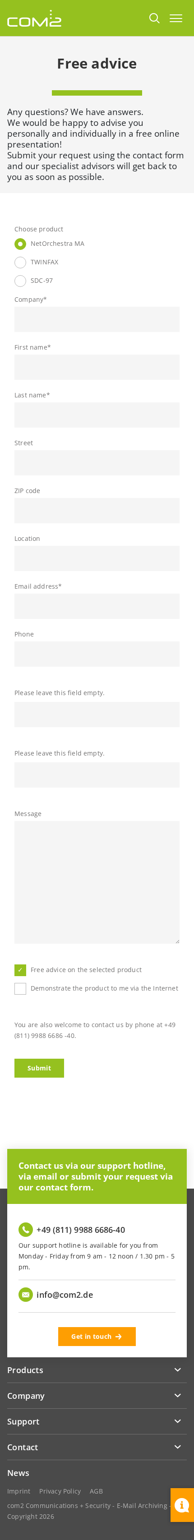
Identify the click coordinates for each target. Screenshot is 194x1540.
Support (23, 1421)
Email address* (38, 586)
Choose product (38, 229)
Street (23, 442)
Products (25, 1370)
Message (28, 813)
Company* (30, 299)
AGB (96, 1491)
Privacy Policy (60, 1491)
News (18, 1472)
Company (26, 1395)
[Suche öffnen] (154, 18)
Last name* (32, 395)
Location (27, 538)
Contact (22, 1447)
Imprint (18, 1491)
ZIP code (27, 490)
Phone (24, 634)
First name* (32, 347)
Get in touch (91, 1336)
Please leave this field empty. (59, 692)
